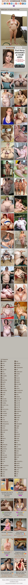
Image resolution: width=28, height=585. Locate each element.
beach (3, 373)
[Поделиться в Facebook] (5, 3)
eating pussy (5, 423)
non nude (18, 384)
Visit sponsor (18, 47)
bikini (3, 384)
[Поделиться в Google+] (9, 3)
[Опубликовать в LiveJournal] (14, 3)
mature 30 (18, 398)
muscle (18, 378)
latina (3, 476)
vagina (17, 465)
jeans (3, 471)
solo (17, 446)
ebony (3, 426)
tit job (17, 457)
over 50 (18, 403)
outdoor (18, 396)
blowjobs (4, 390)
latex (3, 473)
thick (17, 453)
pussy (17, 419)
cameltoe (4, 401)
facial (3, 432)
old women (19, 392)
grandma (4, 448)
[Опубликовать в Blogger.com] (3, 3)
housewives (5, 465)
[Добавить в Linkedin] (11, 3)
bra (3, 396)
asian (3, 365)
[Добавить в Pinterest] (16, 3)
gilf (3, 442)
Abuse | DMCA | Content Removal (10, 579)
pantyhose (18, 411)
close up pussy (6, 409)
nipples (18, 382)
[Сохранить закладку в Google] (7, 3)
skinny (17, 440)
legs (17, 361)
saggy (17, 426)
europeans (5, 430)
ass (3, 367)
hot (3, 463)
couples (4, 411)
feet (3, 436)
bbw (3, 371)
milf (17, 369)
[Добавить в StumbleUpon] (20, 3)
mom (17, 376)
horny (3, 461)
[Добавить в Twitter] (25, 3)
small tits (18, 444)
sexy (17, 432)
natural (18, 380)
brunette (4, 398)
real (17, 421)
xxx (17, 476)
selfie (17, 428)
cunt (3, 417)
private (17, 417)
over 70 (18, 407)
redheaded (19, 423)
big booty (4, 380)
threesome (19, 455)
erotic (3, 428)
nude (17, 386)
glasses (4, 446)
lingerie (18, 365)
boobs (3, 392)
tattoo (17, 451)
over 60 (18, 405)
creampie (4, 413)
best (3, 378)
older (17, 394)
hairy (3, 453)
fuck (3, 440)
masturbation (19, 367)
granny (4, 451)
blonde (4, 388)
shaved (18, 434)
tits (16, 459)
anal (3, 363)
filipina (4, 438)
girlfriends (4, 444)
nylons (17, 388)
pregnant (18, 415)
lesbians (18, 363)
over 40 (18, 401)
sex (17, 430)
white (17, 471)
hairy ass (4, 455)
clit (3, 407)
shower (18, 436)
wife (17, 473)
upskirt (17, 463)
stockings (18, 448)
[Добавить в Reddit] (18, 3)
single (17, 438)
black (3, 386)
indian (3, 467)
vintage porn (19, 467)
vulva (17, 469)
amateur (4, 361)
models (18, 373)
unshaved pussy (20, 461)
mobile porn (19, 371)
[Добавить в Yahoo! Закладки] (14, 6)
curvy (3, 419)
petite (17, 413)
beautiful (4, 376)
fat (2, 434)
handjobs (4, 457)
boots (3, 394)
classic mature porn (7, 405)
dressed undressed (7, 421)
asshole (4, 369)
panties (18, 409)
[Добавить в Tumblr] (23, 3)
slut (17, 442)
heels (3, 459)
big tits (4, 382)
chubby (4, 403)
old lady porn (19, 390)
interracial (4, 469)
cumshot (4, 415)
